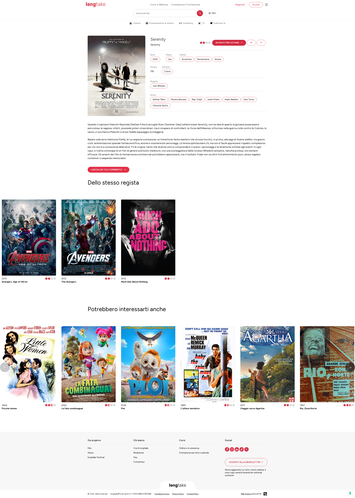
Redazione (138, 452)
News (91, 452)
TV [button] (203, 23)
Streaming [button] (188, 23)
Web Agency (246, 494)
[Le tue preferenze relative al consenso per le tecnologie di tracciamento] (350, 493)
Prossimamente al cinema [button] (161, 23)
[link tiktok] (241, 449)
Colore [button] (167, 71)
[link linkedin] (237, 449)
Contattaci (138, 462)
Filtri (214, 13)
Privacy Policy (178, 494)
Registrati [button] (240, 4)
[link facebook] (227, 449)
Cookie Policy (193, 494)
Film (90, 448)
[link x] (246, 449)
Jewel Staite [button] (213, 99)
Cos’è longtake (140, 448)
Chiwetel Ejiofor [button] (160, 105)
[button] (229, 43)
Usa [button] (170, 59)
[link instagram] (232, 449)
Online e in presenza (189, 448)
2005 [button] (155, 59)
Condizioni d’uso (161, 494)
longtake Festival (96, 457)
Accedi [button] (256, 4)
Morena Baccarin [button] (179, 99)
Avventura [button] (187, 59)
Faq (135, 457)
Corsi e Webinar (159, 4)
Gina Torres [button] (248, 99)
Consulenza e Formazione (185, 4)
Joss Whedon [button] (159, 86)
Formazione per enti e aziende (194, 452)
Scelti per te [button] (219, 23)
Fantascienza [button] (203, 59)
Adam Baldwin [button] (231, 99)
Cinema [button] (136, 23)
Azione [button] (218, 59)
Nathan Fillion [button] (159, 99)
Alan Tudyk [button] (197, 99)
